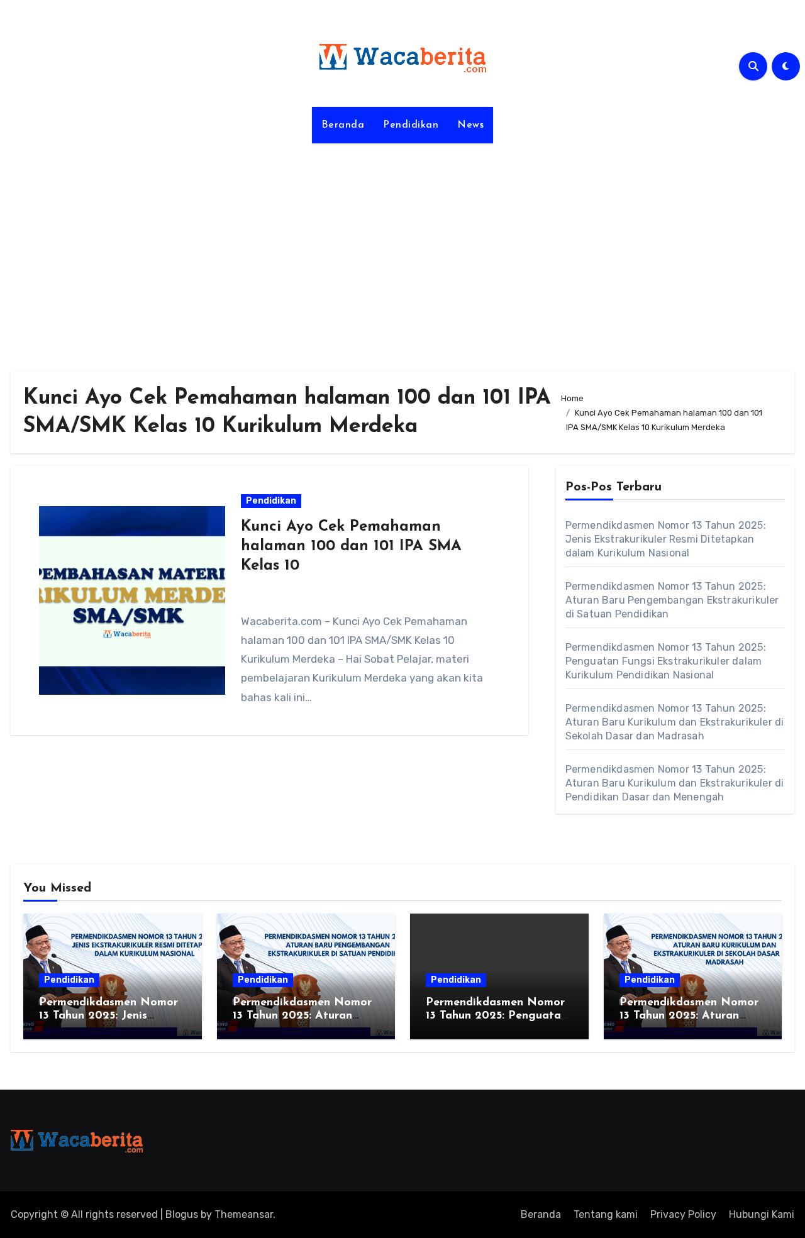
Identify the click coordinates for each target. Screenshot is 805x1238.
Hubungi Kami (761, 1214)
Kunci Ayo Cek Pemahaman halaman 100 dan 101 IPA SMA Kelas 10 (351, 546)
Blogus (181, 1214)
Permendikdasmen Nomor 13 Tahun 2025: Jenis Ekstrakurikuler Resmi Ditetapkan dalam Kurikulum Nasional (665, 539)
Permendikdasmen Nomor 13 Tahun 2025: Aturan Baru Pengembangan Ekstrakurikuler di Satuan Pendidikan (672, 600)
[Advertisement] (402, 250)
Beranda (343, 125)
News (470, 125)
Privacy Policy (683, 1214)
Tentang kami (606, 1214)
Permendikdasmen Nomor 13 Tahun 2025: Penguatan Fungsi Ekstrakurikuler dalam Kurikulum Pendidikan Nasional (665, 661)
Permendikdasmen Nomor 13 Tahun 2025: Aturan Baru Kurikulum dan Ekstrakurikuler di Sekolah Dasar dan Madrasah (674, 722)
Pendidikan (410, 125)
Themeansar (243, 1214)
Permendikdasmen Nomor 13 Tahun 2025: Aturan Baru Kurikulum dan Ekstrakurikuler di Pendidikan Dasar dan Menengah (674, 783)
